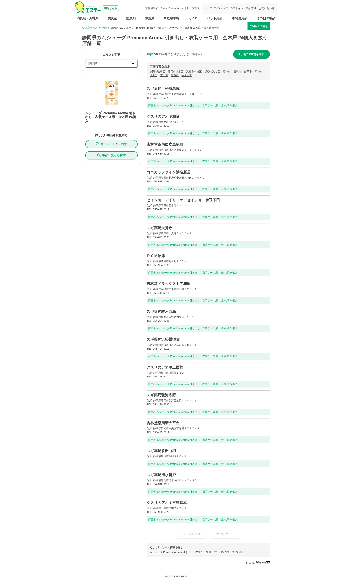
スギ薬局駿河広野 (161, 395)
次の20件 (222, 534)
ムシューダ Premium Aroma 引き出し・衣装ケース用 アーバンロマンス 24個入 (196, 552)
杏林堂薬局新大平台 (163, 423)
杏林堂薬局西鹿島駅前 (165, 144)
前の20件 (194, 534)
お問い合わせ (266, 8)
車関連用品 (239, 18)
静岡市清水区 (175, 71)
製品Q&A (251, 8)
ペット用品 (215, 18)
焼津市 (259, 71)
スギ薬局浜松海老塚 (163, 89)
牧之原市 (187, 75)
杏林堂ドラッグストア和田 (169, 284)
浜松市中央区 (194, 71)
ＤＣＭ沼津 (156, 256)
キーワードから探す (114, 144)
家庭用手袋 (171, 18)
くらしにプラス (191, 8)
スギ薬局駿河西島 (161, 311)
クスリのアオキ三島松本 (167, 503)
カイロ (193, 18)
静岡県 (92, 63)
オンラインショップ (216, 8)
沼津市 (227, 71)
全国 (104, 27)
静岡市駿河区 (157, 71)
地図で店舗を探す (253, 54)
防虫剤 (131, 18)
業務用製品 (151, 8)
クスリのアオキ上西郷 (165, 367)
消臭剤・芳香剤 (87, 18)
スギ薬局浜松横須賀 (163, 339)
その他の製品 (266, 18)
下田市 (164, 75)
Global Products (170, 8)
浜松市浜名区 (212, 71)
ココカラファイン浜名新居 (169, 172)
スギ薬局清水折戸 (161, 475)
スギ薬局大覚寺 (159, 228)
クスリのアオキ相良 (163, 116)
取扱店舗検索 (90, 27)
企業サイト (236, 8)
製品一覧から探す (114, 155)
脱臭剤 (112, 18)
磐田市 (248, 71)
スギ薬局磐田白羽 (161, 451)
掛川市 (153, 75)
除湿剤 (149, 18)
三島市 (237, 71)
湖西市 (175, 75)
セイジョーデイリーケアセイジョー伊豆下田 (183, 200)
